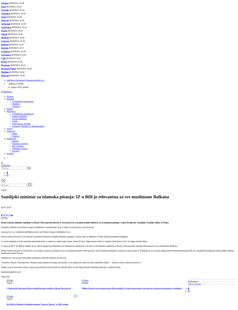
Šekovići (5, 20)
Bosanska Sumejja (20, 143)
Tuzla (3, 17)
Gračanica (6, 55)
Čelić (3, 58)
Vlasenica (5, 13)
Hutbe (14, 134)
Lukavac (5, 41)
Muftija (10, 109)
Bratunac (5, 65)
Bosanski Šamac (8, 69)
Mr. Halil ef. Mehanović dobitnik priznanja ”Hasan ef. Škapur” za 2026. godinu (37, 304)
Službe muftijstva (19, 116)
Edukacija (11, 131)
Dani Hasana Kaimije (21, 124)
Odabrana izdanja (19, 148)
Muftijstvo (11, 111)
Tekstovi (16, 136)
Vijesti (9, 129)
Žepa (3, 7)
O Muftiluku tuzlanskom (22, 101)
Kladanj (5, 44)
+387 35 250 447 (194, 284)
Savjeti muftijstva (19, 119)
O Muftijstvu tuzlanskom (23, 114)
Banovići (5, 75)
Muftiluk (10, 99)
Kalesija (5, 48)
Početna (10, 96)
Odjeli (14, 121)
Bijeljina (5, 72)
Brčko (4, 62)
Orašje (4, 31)
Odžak (4, 34)
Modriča (5, 38)
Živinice (5, 3)
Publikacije (11, 139)
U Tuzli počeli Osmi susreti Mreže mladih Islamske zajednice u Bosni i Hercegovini (39, 288)
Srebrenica (6, 27)
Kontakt (10, 153)
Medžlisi (16, 104)
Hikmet (15, 141)
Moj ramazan (18, 146)
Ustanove (16, 106)
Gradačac (5, 51)
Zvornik (5, 10)
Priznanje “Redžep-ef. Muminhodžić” (28, 126)
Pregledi (15, 151)
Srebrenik (5, 24)
